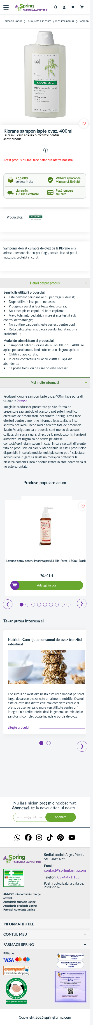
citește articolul (18, 727)
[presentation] (82, 742)
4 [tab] (38, 604)
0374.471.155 (68, 877)
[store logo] (21, 7)
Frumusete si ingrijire (39, 21)
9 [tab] (68, 604)
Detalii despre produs (45, 283)
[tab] (45, 283)
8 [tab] (62, 604)
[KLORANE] (35, 217)
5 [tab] (44, 604)
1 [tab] (21, 604)
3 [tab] (33, 604)
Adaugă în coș (46, 585)
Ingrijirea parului (64, 21)
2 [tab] (27, 604)
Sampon (84, 21)
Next (78, 601)
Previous (5, 602)
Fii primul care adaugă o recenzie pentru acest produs (31, 137)
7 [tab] (56, 604)
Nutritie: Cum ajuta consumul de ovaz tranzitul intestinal (45, 641)
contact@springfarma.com (65, 870)
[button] (45, 150)
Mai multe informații (45, 382)
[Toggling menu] (6, 7)
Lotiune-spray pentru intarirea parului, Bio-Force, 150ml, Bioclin (46, 561)
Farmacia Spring (12, 21)
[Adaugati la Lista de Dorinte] (82, 506)
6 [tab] (50, 604)
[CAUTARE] (57, 7)
